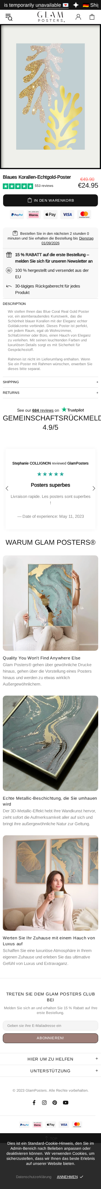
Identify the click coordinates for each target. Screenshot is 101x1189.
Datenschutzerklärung (33, 1177)
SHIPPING (11, 382)
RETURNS (11, 393)
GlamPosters (50, 16)
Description (14, 304)
